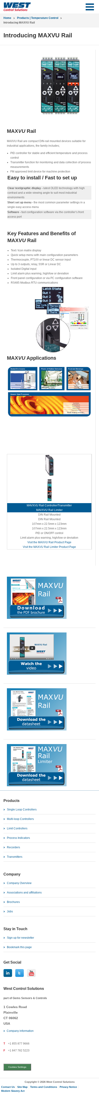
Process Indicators (18, 838)
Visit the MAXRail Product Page (49, 542)
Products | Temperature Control (37, 18)
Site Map (22, 1087)
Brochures (13, 902)
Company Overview (19, 883)
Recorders (13, 847)
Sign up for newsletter (20, 937)
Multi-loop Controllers (20, 819)
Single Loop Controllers (22, 809)
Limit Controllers (17, 828)
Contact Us (8, 1087)
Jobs (10, 911)
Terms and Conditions (43, 1087)
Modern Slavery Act (13, 1090)
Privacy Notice (68, 1087)
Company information (20, 1031)
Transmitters (14, 856)
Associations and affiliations (24, 892)
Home (7, 18)
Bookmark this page (19, 947)
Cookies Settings (17, 1067)
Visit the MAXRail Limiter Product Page (49, 547)
